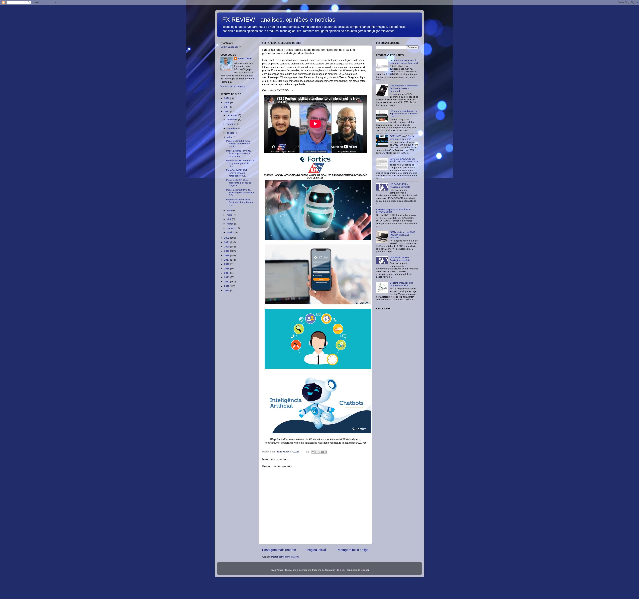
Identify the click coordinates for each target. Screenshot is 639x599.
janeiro (231, 232)
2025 (227, 102)
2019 (227, 251)
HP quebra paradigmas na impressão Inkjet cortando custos (404, 114)
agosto (231, 133)
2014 (227, 273)
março (230, 223)
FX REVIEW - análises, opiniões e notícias (278, 19)
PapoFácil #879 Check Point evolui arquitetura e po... (239, 202)
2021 (227, 242)
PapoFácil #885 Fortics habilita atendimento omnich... (238, 144)
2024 (227, 107)
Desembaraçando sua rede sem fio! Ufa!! (401, 284)
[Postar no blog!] (316, 452)
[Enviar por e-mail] (313, 452)
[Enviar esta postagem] (307, 451)
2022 (227, 238)
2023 (227, 111)
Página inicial (316, 550)
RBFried (339, 570)
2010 (227, 290)
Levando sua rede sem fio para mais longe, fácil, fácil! (404, 61)
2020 (227, 246)
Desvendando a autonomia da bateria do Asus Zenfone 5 (404, 88)
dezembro (232, 115)
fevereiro (232, 228)
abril (229, 219)
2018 (227, 255)
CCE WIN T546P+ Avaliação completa (400, 258)
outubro (231, 124)
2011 (227, 286)
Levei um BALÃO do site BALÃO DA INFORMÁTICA (404, 160)
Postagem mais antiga (353, 550)
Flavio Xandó (244, 58)
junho (230, 210)
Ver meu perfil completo (232, 86)
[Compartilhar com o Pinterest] (325, 452)
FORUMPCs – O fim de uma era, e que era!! (402, 137)
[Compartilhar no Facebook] (322, 452)
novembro (232, 119)
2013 (227, 277)
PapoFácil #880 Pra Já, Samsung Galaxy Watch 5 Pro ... (240, 193)
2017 (227, 260)
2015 (227, 268)
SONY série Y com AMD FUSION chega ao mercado (402, 235)
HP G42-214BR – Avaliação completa (400, 185)
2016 (227, 264)
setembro (232, 128)
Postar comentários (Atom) (285, 557)
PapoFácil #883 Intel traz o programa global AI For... (240, 163)
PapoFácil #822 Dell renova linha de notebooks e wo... (236, 173)
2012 (227, 281)
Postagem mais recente (279, 550)
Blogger (365, 570)
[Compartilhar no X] (319, 452)
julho (229, 137)
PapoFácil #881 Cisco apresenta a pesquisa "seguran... (238, 183)
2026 (227, 98)
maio (230, 215)
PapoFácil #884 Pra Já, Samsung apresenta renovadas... (238, 153)
